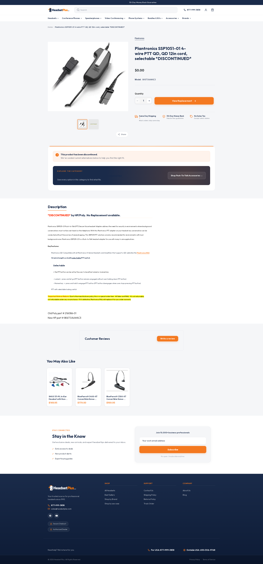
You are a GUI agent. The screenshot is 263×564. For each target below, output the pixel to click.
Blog (185, 495)
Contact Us (148, 490)
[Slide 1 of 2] (82, 124)
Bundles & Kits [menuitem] (154, 18)
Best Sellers (110, 495)
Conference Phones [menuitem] (71, 18)
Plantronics (139, 38)
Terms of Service (209, 559)
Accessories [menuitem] (171, 18)
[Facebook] (50, 515)
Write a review (167, 338)
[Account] (206, 10)
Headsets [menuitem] (52, 18)
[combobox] (123, 10)
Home (50, 27)
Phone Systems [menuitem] (135, 18)
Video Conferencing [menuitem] (114, 18)
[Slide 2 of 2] (94, 124)
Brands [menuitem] (185, 18)
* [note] (149, 118)
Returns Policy (150, 499)
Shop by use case (112, 503)
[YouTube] (56, 515)
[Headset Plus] (59, 10)
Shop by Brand (111, 499)
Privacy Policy (194, 559)
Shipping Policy (150, 495)
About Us (186, 490)
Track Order (149, 503)
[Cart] (212, 10)
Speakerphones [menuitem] (92, 18)
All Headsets (110, 490)
